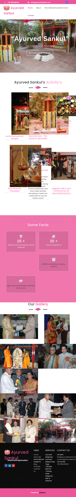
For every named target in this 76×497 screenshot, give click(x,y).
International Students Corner (56, 8)
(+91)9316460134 (41, 53)
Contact (31, 15)
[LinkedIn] (9, 465)
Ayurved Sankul (16, 455)
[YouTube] (13, 465)
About (38, 8)
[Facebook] (6, 465)
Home (30, 8)
